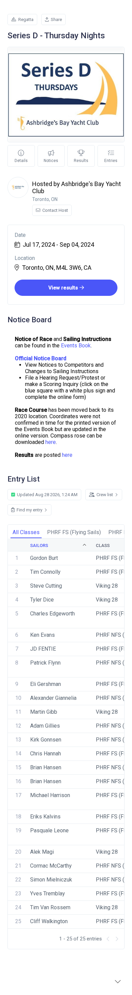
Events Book (76, 345)
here (50, 442)
